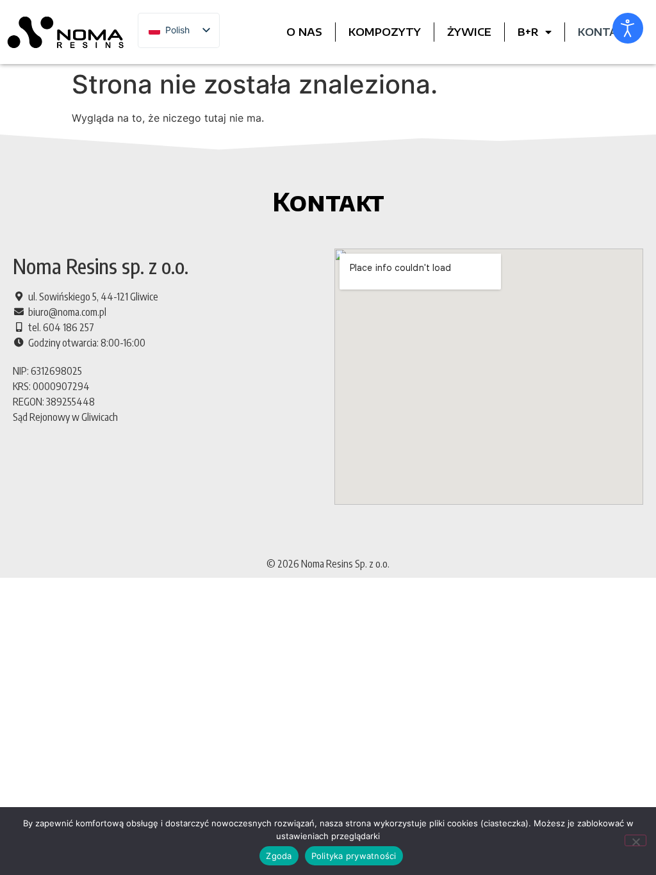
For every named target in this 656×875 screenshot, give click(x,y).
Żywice (469, 32)
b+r (528, 32)
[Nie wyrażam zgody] (635, 840)
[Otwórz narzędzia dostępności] (627, 28)
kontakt (605, 32)
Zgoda (278, 856)
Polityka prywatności (354, 856)
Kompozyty (384, 32)
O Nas (304, 32)
